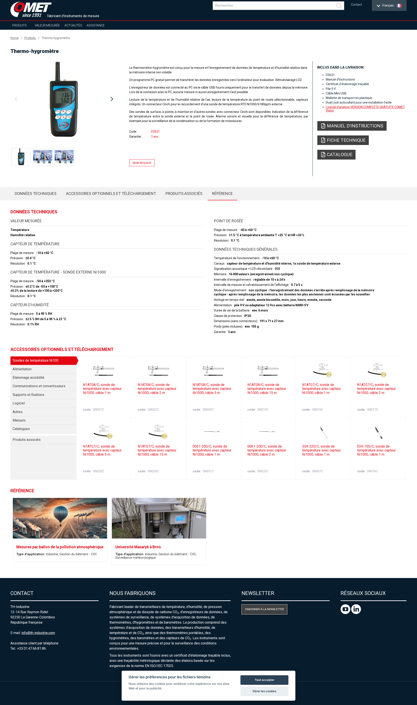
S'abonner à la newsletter (264, 609)
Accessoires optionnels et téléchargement (111, 193)
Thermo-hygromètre (55, 38)
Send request (141, 163)
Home (14, 38)
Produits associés (183, 193)
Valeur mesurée (47, 25)
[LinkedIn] (356, 613)
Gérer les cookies (264, 691)
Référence (222, 193)
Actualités (73, 25)
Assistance (96, 25)
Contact (356, 5)
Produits (19, 25)
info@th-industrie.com (38, 633)
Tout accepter (264, 680)
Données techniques (35, 193)
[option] (63, 99)
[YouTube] (346, 613)
